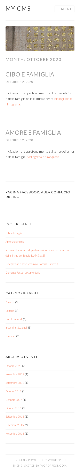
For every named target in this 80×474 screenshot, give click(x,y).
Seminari (11, 336)
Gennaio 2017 (14, 399)
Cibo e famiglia (30, 74)
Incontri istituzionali (16, 327)
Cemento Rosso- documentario (23, 272)
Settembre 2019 (15, 382)
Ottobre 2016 (14, 408)
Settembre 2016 (15, 416)
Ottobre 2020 (14, 366)
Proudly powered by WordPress (40, 460)
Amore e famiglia (33, 132)
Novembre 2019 (15, 374)
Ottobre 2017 (14, 391)
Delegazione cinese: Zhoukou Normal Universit (32, 264)
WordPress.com (53, 465)
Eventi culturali (14, 319)
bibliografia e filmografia (43, 157)
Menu (67, 9)
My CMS (18, 8)
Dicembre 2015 (15, 425)
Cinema (10, 302)
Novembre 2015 (15, 433)
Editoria (10, 310)
